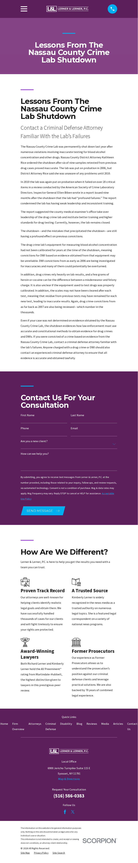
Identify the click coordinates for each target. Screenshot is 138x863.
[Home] (67, 9)
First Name (27, 415)
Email (74, 428)
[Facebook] (65, 812)
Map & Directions (69, 779)
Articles (118, 724)
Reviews (91, 724)
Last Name (77, 415)
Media (105, 724)
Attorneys (35, 724)
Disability (66, 724)
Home (4, 724)
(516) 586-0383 (68, 796)
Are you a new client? (34, 441)
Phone (25, 428)
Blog (79, 724)
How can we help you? (35, 453)
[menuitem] (25, 853)
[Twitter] (73, 812)
